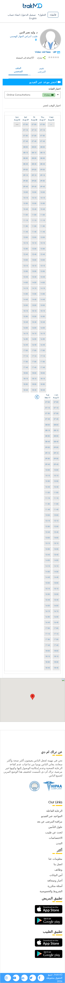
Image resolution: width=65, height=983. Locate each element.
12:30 (42, 248)
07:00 (42, 124)
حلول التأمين (55, 827)
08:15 (42, 152)
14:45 (42, 299)
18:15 (42, 378)
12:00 (42, 237)
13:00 (42, 260)
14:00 (42, 282)
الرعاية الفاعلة (54, 810)
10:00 (42, 192)
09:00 (42, 169)
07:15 (42, 130)
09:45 (42, 186)
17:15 (42, 356)
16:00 (42, 328)
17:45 (42, 367)
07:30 (42, 135)
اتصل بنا (58, 864)
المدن (59, 843)
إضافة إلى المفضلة (23, 57)
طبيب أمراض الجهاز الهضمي (24, 36)
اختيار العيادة (55, 88)
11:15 (42, 220)
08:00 (42, 147)
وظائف (58, 869)
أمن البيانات (56, 875)
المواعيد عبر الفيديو (51, 816)
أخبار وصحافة (54, 880)
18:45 (42, 390)
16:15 (42, 333)
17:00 (42, 350)
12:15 (42, 243)
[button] (32, 697)
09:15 (42, 175)
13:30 (42, 271)
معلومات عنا (55, 858)
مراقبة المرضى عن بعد (49, 821)
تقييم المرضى (42, 70)
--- (51, 124)
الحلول (42, 14)
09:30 (42, 181)
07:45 (42, 141)
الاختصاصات (55, 837)
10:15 (42, 198)
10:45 (42, 209)
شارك (39, 57)
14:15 (42, 288)
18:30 (42, 384)
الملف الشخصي (18, 69)
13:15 (42, 265)
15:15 (42, 311)
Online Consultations (29, 94)
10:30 (42, 203)
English (33, 18)
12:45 (42, 254)
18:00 (42, 373)
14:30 (42, 294)
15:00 (42, 305)
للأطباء (53, 14)
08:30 (42, 158)
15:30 (42, 316)
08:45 (42, 164)
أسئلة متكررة (55, 886)
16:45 (42, 345)
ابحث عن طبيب (53, 832)
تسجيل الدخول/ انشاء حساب (22, 14)
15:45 (42, 322)
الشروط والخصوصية (51, 891)
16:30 (42, 339)
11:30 (42, 226)
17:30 (42, 361)
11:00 (42, 214)
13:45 (42, 277)
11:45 (42, 231)
